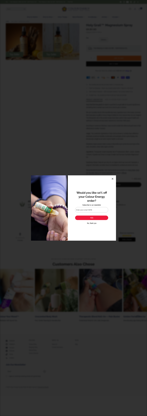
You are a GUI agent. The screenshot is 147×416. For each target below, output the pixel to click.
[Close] (112, 178)
